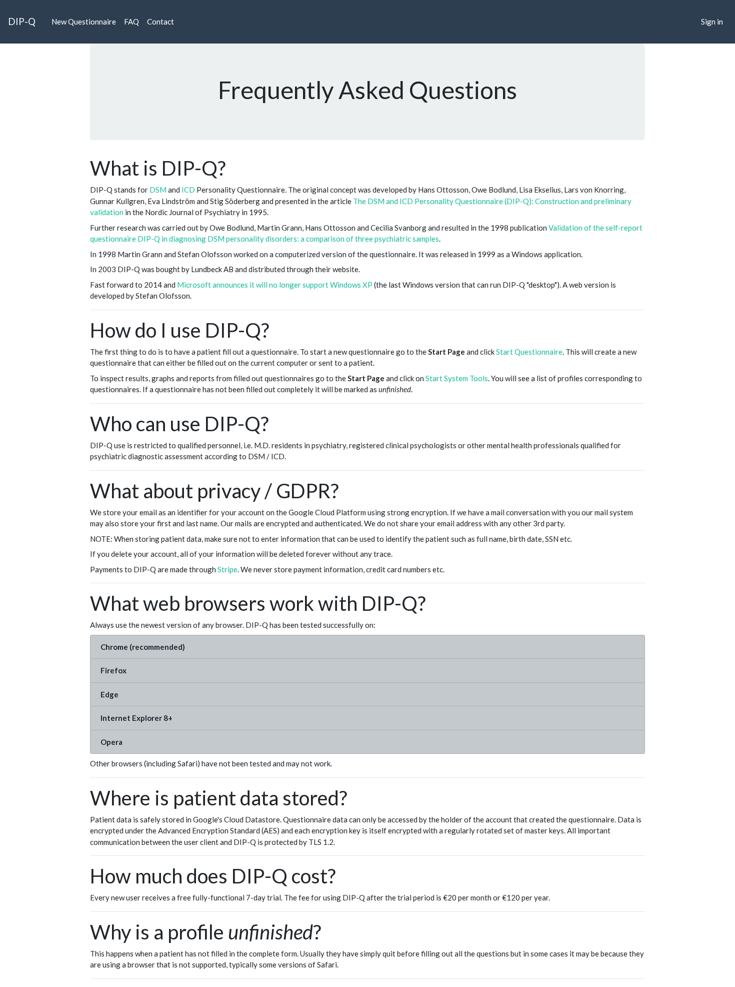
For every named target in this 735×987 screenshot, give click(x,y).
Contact (160, 21)
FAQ (131, 21)
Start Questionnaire (529, 351)
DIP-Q (22, 21)
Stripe (228, 569)
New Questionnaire (84, 21)
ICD (188, 189)
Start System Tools (457, 378)
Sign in (712, 21)
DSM (158, 189)
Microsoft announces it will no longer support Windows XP (274, 284)
